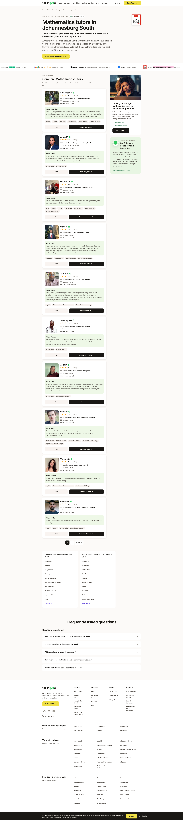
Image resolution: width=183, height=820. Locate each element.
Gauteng (56, 10)
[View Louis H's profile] (52, 417)
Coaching (76, 3)
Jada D (63, 365)
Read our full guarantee (121, 170)
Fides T (63, 227)
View (56, 127)
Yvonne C (65, 459)
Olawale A (65, 181)
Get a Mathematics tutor (54, 56)
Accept (131, 816)
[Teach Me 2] (49, 3)
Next (78, 542)
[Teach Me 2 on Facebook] (44, 711)
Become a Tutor (64, 3)
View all (48, 603)
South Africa (46, 10)
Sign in (117, 3)
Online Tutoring (88, 3)
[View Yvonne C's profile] (52, 465)
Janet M (64, 137)
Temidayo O (66, 320)
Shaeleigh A (66, 92)
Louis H (64, 411)
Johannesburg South (69, 10)
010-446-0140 (49, 716)
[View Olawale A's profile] (52, 187)
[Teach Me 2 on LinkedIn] (49, 711)
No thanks (143, 816)
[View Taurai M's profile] (52, 279)
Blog (97, 3)
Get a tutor (120, 130)
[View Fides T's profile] (52, 232)
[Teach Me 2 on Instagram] (53, 711)
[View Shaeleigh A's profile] (52, 98)
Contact (105, 3)
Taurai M (64, 273)
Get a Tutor (131, 3)
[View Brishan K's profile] (52, 507)
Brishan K (65, 501)
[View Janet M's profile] (52, 142)
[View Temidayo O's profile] (52, 326)
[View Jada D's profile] (52, 370)
